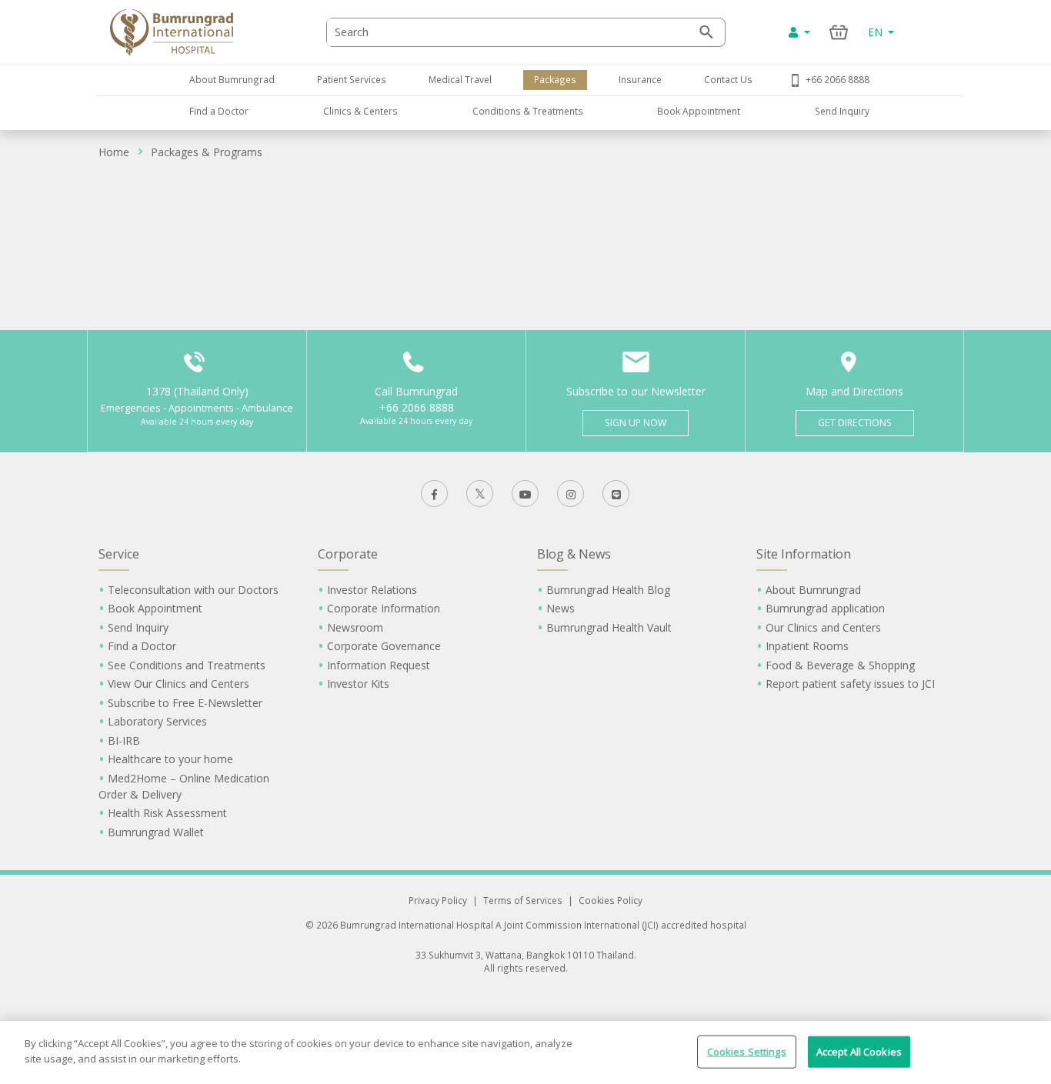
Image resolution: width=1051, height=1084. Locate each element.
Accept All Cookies (859, 1052)
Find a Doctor (219, 111)
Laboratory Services (157, 721)
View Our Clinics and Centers (178, 683)
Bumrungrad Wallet (156, 832)
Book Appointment (698, 111)
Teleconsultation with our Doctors (193, 589)
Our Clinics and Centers (823, 627)
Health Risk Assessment (167, 812)
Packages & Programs (206, 152)
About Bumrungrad (232, 79)
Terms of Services (522, 900)
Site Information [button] (803, 553)
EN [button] (877, 32)
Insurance (640, 79)
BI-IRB (124, 740)
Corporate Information (383, 608)
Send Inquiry (842, 111)
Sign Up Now (635, 422)
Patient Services (351, 79)
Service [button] (118, 553)
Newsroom (355, 627)
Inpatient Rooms (807, 646)
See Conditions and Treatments (186, 665)
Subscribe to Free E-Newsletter (185, 702)
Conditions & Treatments (527, 111)
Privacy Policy (438, 900)
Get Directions (855, 422)
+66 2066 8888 (837, 79)
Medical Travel (460, 79)
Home (113, 152)
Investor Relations (372, 589)
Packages (555, 79)
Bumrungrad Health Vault (609, 627)
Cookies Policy (610, 900)
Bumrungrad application (825, 608)
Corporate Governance (384, 646)
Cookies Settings (746, 1052)
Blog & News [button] (574, 553)
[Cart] (839, 31)
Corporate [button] (348, 553)
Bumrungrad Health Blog (608, 589)
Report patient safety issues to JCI (850, 683)
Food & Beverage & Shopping (840, 665)
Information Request (378, 665)
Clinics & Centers (360, 111)
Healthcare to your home (170, 759)
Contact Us (728, 79)
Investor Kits (358, 683)
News (560, 608)
